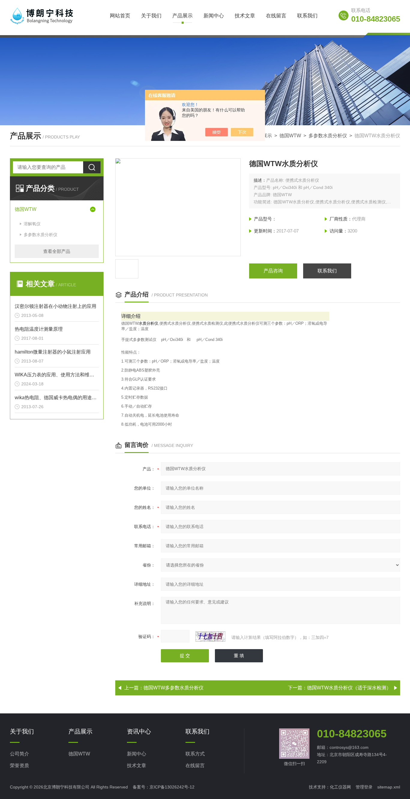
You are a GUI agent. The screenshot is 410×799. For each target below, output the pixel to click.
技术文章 (245, 16)
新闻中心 (213, 16)
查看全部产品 (56, 251)
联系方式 (195, 753)
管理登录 (364, 787)
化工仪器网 (340, 787)
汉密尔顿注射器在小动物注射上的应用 (55, 306)
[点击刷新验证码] (210, 636)
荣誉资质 (19, 765)
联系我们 (307, 16)
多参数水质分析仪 (328, 135)
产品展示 (182, 16)
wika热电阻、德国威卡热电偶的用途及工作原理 (57, 397)
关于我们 (151, 16)
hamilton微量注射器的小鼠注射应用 (53, 351)
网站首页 (120, 16)
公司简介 (19, 753)
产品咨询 (273, 270)
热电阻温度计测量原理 (39, 329)
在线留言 (276, 16)
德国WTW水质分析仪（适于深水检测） (349, 687)
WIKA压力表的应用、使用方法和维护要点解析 (57, 374)
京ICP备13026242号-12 (171, 787)
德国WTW (290, 135)
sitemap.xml (388, 787)
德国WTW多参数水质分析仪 (173, 687)
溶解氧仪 (32, 223)
